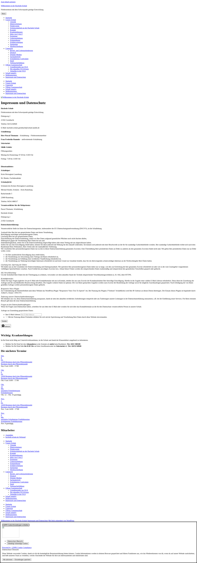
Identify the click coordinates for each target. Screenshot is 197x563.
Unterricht (9, 48)
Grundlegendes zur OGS (19, 67)
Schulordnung (15, 40)
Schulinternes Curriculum (19, 59)
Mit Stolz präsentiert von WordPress (61, 521)
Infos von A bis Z (16, 34)
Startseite (8, 18)
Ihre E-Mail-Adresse (12, 315)
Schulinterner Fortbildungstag (11, 421)
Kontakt (13, 30)
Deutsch (13, 53)
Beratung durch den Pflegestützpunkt (14, 364)
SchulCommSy (10, 73)
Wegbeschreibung (16, 46)
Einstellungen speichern (22, 559)
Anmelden (9, 435)
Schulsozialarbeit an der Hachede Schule (24, 28)
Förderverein (14, 26)
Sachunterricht (15, 57)
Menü (3, 14)
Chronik (13, 22)
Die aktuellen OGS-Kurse (19, 69)
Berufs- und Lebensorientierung (21, 51)
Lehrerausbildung (16, 38)
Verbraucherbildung (17, 63)
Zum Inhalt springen (8, 2)
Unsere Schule (10, 20)
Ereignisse (13, 36)
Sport (12, 61)
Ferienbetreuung (7, 393)
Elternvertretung (16, 24)
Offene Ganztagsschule (13, 65)
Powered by (17, 548)
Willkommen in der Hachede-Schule (14, 6)
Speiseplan (14, 44)
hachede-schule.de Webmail (15, 437)
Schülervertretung (16, 42)
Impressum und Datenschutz (15, 77)
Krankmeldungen (16, 32)
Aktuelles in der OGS (18, 71)
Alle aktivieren (7, 559)
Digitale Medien (16, 55)
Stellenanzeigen (11, 75)
